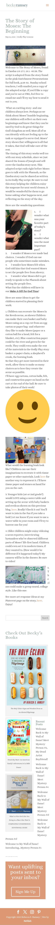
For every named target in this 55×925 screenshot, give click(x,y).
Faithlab (27, 921)
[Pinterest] (39, 912)
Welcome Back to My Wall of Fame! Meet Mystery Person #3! (43, 803)
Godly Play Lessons (25, 37)
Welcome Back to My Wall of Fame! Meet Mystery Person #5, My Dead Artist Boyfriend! (42, 744)
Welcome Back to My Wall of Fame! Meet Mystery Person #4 (42, 775)
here (43, 476)
